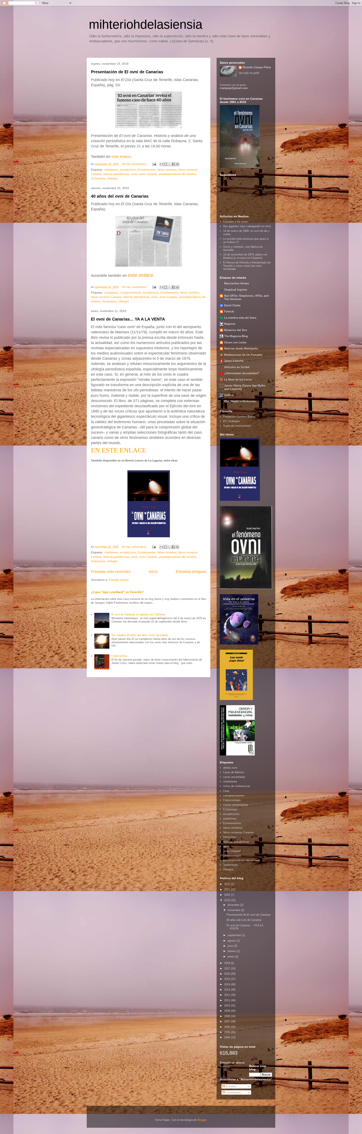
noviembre (234, 910)
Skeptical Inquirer (235, 289)
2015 (227, 979)
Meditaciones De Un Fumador (243, 354)
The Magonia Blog (236, 336)
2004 (227, 1037)
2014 (227, 984)
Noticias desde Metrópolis (241, 348)
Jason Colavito (233, 360)
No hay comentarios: (135, 164)
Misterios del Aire (235, 330)
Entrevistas (230, 809)
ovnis (134, 174)
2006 (227, 1026)
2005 (227, 1032)
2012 (227, 994)
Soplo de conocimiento (237, 425)
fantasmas (229, 837)
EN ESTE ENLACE (118, 450)
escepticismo (128, 169)
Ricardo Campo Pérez (257, 67)
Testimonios (98, 178)
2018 (227, 963)
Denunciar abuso (232, 1062)
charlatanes (111, 169)
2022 (227, 884)
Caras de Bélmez (233, 772)
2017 (227, 968)
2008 (227, 1016)
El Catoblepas (231, 421)
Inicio (153, 572)
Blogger (201, 1119)
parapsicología (232, 855)
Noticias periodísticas (116, 174)
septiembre (235, 935)
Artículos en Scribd (236, 367)
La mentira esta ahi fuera (240, 317)
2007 (227, 1021)
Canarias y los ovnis (235, 221)
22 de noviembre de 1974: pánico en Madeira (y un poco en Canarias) (245, 256)
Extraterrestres (147, 169)
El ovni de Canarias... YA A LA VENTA (128, 319)
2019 (227, 900)
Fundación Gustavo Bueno (239, 416)
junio (231, 945)
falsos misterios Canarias (106, 297)
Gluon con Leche (235, 342)
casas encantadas (234, 776)
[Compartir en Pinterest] (177, 164)
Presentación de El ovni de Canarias (127, 72)
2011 (227, 1000)
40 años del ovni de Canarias (120, 196)
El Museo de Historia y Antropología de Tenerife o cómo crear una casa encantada (246, 266)
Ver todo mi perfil (249, 73)
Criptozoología (231, 800)
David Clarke (232, 305)
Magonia (229, 323)
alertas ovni (230, 767)
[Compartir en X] (169, 164)
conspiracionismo (130, 292)
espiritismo (229, 818)
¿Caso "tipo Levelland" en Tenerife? (117, 592)
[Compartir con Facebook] (173, 164)
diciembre (234, 904)
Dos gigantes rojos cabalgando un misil (247, 226)
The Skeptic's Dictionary (240, 401)
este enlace (121, 157)
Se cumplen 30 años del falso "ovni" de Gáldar (139, 635)
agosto (232, 940)
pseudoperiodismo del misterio (177, 174)
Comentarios (233, 1092)
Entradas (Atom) (118, 579)
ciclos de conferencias (236, 786)
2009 (227, 1010)
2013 (227, 989)
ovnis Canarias (148, 174)
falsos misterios (167, 169)
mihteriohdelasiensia (145, 24)
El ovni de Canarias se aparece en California (138, 614)
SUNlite (229, 395)
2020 (227, 894)
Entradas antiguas (191, 572)
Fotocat (229, 311)
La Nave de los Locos (238, 379)
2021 (227, 889)
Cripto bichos (119, 655)
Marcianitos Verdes (236, 283)
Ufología (112, 178)
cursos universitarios (235, 804)
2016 (227, 973)
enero (231, 956)
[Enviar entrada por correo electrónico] (154, 164)
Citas (226, 791)
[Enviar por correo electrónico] (161, 164)
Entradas (231, 1086)
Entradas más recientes (111, 572)
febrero (232, 951)
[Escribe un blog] (165, 164)
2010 (227, 1005)
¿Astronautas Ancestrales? (241, 373)
